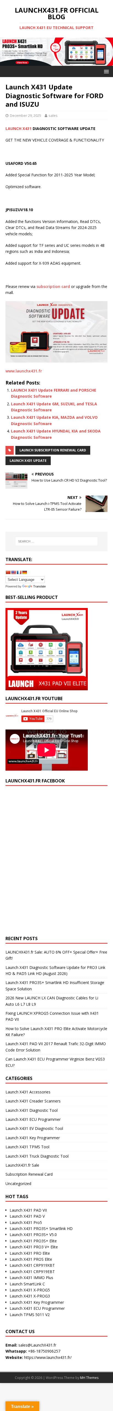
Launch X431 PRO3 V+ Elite (34, 1246)
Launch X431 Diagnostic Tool (31, 1110)
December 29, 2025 (25, 115)
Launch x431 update (28, 460)
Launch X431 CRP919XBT (32, 1265)
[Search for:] (57, 541)
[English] (13, 572)
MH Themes (89, 1377)
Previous (7, 50)
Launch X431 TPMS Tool (27, 1146)
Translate (39, 586)
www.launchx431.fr (23, 371)
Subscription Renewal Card (29, 1174)
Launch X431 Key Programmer (32, 1137)
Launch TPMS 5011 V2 (30, 1314)
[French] (18, 572)
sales (53, 115)
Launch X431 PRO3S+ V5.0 (33, 1234)
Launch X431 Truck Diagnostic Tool (37, 1156)
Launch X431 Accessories (27, 1092)
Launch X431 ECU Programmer (33, 1119)
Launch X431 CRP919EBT (32, 1271)
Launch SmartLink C (27, 1283)
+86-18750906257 (44, 1351)
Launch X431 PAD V (27, 1216)
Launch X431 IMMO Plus (31, 1277)
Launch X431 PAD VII (28, 1210)
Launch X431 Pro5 (26, 1222)
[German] (24, 572)
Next (106, 50)
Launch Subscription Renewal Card (52, 450)
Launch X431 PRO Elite (30, 1253)
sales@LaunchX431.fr (37, 1345)
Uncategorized (18, 1183)
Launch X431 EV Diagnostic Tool (34, 1128)
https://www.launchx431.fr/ (48, 1357)
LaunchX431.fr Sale (22, 1165)
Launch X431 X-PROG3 (30, 1296)
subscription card (53, 286)
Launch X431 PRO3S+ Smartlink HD (41, 1228)
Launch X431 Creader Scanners (33, 1101)
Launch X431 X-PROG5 (30, 1290)
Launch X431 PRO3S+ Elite (33, 1240)
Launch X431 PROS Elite (31, 1259)
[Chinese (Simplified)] (7, 572)
